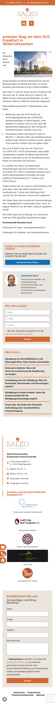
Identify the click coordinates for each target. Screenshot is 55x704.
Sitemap (40, 695)
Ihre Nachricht (13, 640)
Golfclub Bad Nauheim (27, 530)
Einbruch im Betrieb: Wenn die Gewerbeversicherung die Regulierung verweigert (24, 371)
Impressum (19, 692)
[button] (23, 23)
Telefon (10, 630)
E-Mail (10, 619)
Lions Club (27, 565)
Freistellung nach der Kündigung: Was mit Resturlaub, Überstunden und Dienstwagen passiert (27, 383)
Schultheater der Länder (27, 581)
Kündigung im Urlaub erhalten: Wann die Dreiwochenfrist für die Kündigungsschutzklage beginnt (25, 395)
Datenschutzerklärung (17, 662)
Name (9, 609)
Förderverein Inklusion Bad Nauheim (27, 512)
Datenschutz (34, 692)
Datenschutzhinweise (23, 695)
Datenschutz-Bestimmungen (18, 334)
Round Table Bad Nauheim (27, 547)
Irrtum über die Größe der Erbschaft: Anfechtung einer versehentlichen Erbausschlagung (23, 407)
